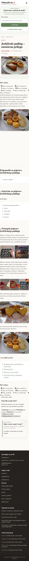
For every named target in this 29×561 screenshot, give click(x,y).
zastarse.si (4, 473)
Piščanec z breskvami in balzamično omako (12, 510)
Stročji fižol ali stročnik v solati (9, 517)
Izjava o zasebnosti (6, 498)
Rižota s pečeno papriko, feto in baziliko (11, 514)
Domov (3, 36)
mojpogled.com (5, 476)
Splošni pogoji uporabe (7, 486)
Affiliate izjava (5, 502)
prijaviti (6, 433)
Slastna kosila (9, 36)
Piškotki (3, 492)
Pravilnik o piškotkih (6, 495)
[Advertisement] (14, 147)
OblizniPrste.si (5, 457)
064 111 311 (5, 465)
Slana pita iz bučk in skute (15, 550)
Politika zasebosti (6, 489)
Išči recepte (4, 17)
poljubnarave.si (5, 479)
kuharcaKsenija (5, 50)
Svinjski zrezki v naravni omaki (14, 535)
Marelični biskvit (8, 369)
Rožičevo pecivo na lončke (11, 372)
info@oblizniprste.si (6, 463)
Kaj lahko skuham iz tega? (14, 29)
